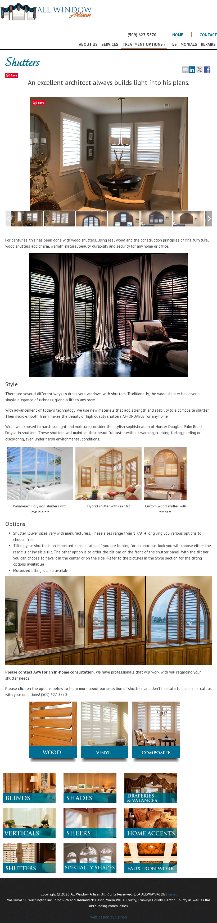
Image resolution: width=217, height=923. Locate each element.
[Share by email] (185, 69)
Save (14, 75)
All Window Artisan (47, 16)
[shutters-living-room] (59, 219)
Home (177, 34)
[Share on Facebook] (207, 69)
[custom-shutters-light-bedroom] (156, 219)
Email (172, 894)
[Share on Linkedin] (192, 69)
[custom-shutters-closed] (124, 219)
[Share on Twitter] (199, 69)
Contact (208, 34)
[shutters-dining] (27, 219)
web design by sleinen (108, 917)
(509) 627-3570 (142, 34)
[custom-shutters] (92, 219)
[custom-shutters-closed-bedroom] (189, 219)
